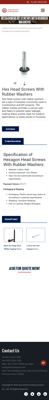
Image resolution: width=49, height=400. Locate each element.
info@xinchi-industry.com (13, 367)
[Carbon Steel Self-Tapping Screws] (36, 235)
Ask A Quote (10, 129)
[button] (46, 62)
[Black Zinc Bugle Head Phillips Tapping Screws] (13, 235)
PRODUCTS (13, 28)
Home (4, 28)
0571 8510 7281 (40, 2)
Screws (23, 28)
